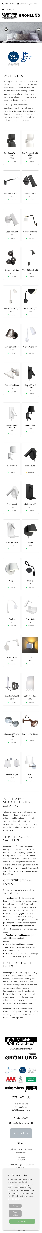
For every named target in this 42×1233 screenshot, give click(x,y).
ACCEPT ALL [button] (22, 1221)
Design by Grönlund (22, 815)
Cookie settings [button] (15, 1213)
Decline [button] (15, 1206)
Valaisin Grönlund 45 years (21, 1149)
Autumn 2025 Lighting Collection (21, 1164)
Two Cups (21, 1157)
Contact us (21, 1133)
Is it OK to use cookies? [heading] (18, 1175)
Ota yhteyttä (9, 9)
